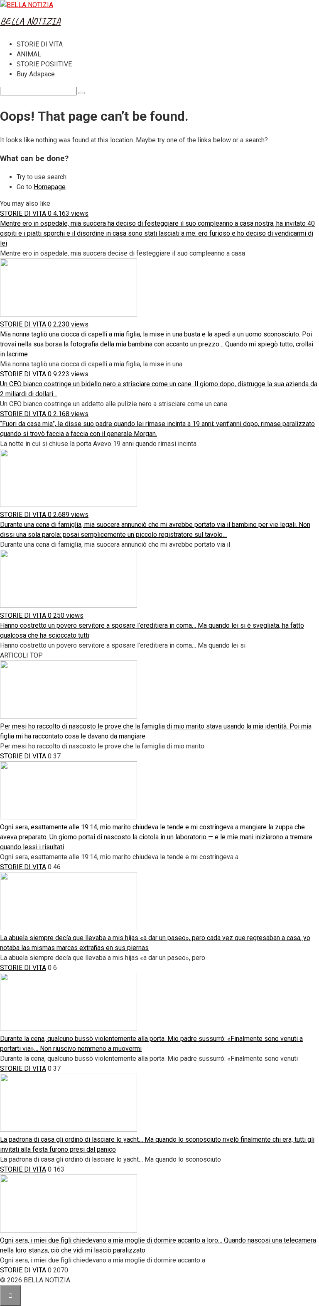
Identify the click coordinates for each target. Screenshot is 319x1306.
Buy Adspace (36, 74)
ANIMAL (29, 54)
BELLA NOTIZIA (30, 21)
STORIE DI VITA (40, 44)
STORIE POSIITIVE (44, 64)
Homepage (50, 187)
